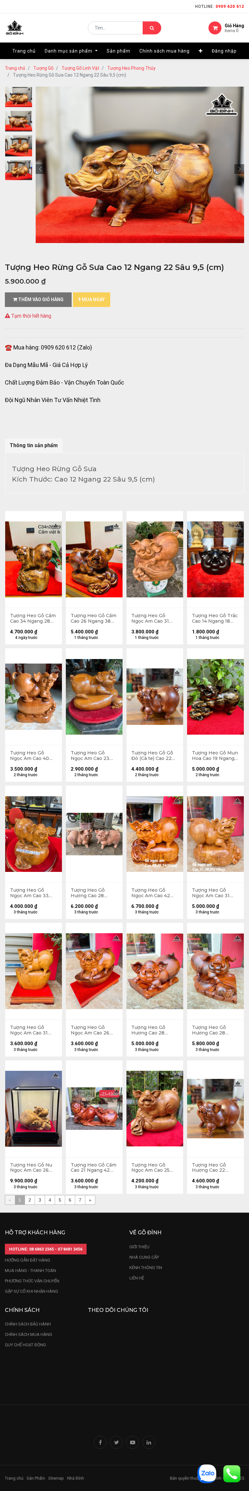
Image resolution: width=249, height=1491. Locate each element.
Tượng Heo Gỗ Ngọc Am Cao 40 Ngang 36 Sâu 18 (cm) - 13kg (29, 755)
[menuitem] (24, 51)
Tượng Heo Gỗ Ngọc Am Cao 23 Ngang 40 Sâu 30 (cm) (91, 755)
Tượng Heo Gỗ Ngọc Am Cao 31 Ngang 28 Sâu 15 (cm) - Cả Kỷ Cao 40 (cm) (32, 1030)
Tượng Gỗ (43, 68)
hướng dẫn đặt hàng (27, 1260)
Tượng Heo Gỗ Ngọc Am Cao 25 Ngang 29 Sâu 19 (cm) (150, 1167)
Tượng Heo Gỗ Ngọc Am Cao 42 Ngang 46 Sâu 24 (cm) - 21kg (151, 892)
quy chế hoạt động (25, 1344)
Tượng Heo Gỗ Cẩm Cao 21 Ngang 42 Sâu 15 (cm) (93, 1167)
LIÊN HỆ (136, 1278)
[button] (200, 51)
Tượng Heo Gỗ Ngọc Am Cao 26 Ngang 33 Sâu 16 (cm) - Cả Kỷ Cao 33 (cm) (93, 1030)
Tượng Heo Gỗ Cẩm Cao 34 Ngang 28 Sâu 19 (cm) (33, 618)
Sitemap (56, 1478)
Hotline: (219, 6)
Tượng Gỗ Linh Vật (80, 68)
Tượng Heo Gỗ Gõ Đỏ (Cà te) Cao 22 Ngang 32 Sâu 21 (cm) (152, 755)
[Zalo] (207, 1473)
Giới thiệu (139, 1246)
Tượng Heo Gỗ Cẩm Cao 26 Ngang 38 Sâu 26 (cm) (93, 618)
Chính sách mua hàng (28, 1334)
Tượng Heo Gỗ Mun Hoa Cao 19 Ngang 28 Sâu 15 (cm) (215, 755)
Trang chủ (15, 68)
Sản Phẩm (36, 1478)
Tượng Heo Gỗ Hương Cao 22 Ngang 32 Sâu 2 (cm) (210, 1167)
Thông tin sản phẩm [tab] (34, 445)
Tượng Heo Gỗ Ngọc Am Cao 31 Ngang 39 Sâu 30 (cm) (151, 618)
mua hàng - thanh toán (30, 1270)
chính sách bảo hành (28, 1324)
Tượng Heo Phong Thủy (131, 68)
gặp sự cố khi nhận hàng (31, 1291)
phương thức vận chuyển (32, 1280)
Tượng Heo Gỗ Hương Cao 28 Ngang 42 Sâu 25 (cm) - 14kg (211, 1030)
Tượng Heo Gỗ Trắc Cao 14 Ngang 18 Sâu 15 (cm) (215, 618)
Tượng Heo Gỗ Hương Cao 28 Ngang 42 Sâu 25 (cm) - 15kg (151, 1030)
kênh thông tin (145, 1267)
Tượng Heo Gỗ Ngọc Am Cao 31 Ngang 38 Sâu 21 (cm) (211, 892)
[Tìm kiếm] (152, 27)
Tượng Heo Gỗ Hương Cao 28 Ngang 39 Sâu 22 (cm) (90, 892)
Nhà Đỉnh (76, 1478)
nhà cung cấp (144, 1257)
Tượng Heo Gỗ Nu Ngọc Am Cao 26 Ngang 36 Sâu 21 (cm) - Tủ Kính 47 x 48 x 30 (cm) (32, 1167)
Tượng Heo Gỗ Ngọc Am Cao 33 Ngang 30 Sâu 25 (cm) (30, 892)
